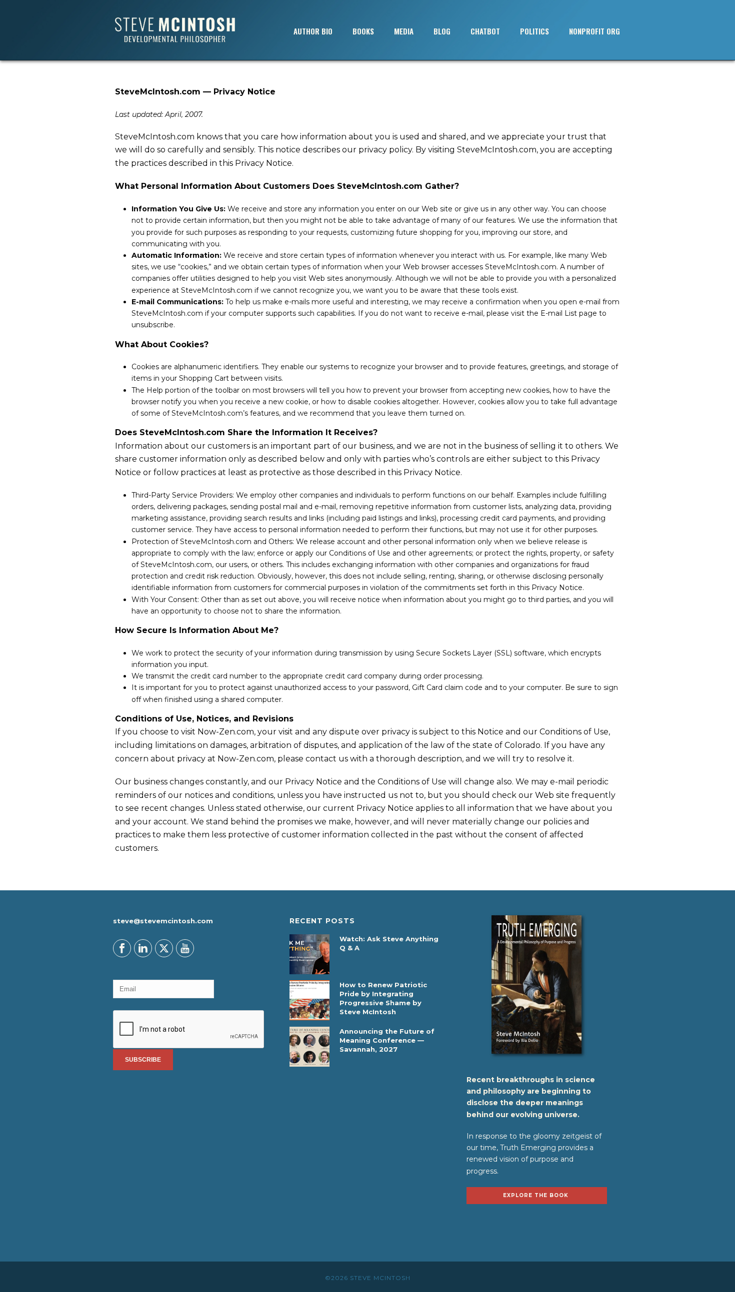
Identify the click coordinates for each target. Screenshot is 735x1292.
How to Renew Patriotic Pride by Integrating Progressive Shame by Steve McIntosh (383, 998)
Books (363, 30)
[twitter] (164, 948)
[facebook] (122, 948)
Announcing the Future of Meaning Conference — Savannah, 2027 (387, 1040)
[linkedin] (143, 948)
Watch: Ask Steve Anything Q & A (389, 943)
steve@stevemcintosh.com (163, 921)
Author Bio (313, 30)
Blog (442, 30)
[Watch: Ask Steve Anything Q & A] (310, 954)
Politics (534, 30)
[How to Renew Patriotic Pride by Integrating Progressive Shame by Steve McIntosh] (310, 1000)
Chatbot (485, 30)
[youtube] (185, 948)
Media (404, 30)
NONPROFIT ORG (594, 30)
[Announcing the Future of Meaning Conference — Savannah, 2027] (310, 1047)
